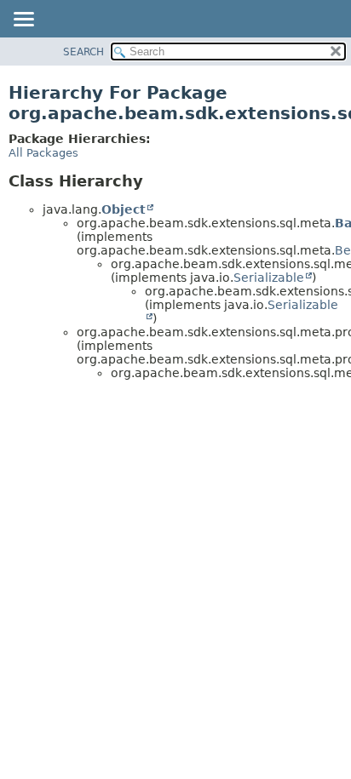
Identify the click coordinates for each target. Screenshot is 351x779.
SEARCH (83, 52)
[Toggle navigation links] (23, 20)
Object (123, 209)
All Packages (43, 152)
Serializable (268, 277)
